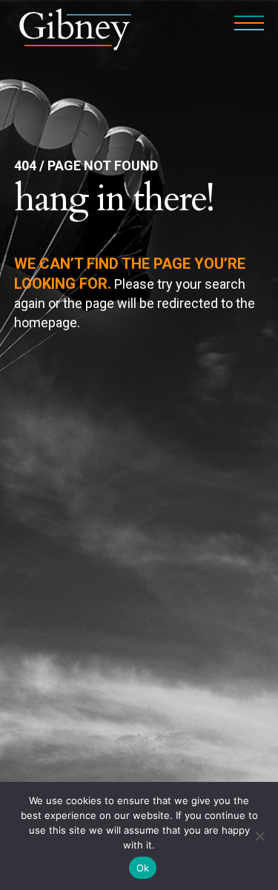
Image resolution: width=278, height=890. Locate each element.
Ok (143, 868)
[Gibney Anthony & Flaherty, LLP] (75, 28)
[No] (259, 836)
